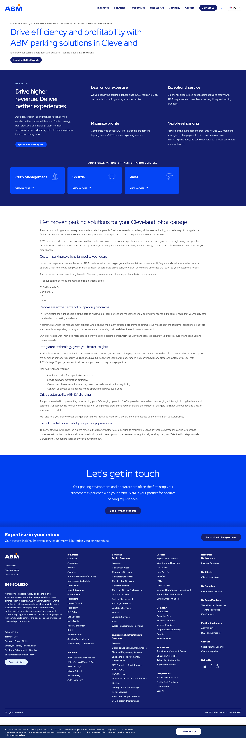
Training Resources (210, 609)
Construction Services (123, 581)
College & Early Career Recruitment (174, 590)
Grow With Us (163, 585)
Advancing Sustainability (168, 660)
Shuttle (115, 612)
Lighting (116, 683)
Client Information (210, 577)
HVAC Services (119, 674)
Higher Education (75, 603)
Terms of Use (11, 636)
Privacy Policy (11, 632)
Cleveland (37, 23)
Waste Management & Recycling (127, 626)
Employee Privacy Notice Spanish (21, 650)
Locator (15, 23)
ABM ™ (75, 666)
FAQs (159, 581)
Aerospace (72, 563)
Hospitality (72, 607)
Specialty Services (120, 617)
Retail (70, 630)
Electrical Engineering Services (127, 652)
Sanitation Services (121, 608)
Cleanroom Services (121, 572)
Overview (72, 558)
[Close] (241, 731)
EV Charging (118, 669)
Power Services (119, 692)
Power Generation (76, 625)
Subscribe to (221, 537)
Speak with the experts (123, 510)
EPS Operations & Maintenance (127, 665)
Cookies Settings (16, 662)
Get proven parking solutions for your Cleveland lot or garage (113, 222)
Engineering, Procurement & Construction (126, 658)
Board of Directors (166, 620)
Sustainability (73, 675)
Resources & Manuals (211, 591)
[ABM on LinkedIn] (204, 666)
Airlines (71, 567)
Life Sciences (73, 616)
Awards (160, 634)
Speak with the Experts (212, 646)
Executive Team (164, 616)
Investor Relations (165, 625)
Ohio (25, 23)
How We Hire (163, 572)
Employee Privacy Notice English (20, 645)
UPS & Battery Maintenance (125, 701)
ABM (81, 657)
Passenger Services (121, 603)
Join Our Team (12, 574)
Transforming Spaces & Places (171, 651)
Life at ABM (162, 567)
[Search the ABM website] (223, 8)
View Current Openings (168, 563)
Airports (71, 572)
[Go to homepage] (13, 7)
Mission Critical (74, 671)
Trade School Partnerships (169, 594)
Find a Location (12, 570)
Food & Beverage (75, 590)
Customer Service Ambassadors (127, 590)
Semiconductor (74, 634)
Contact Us (208, 7)
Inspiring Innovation (166, 664)
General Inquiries (209, 651)
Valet (114, 621)
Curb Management (121, 585)
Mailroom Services (121, 594)
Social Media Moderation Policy (19, 654)
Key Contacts (207, 614)
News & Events (164, 638)
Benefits (161, 576)
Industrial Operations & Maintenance (129, 678)
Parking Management (122, 599)
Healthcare (72, 598)
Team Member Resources (213, 605)
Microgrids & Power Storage (125, 687)
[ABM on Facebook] (211, 666)
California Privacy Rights (16, 641)
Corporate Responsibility (169, 629)
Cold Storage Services (122, 576)
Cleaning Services (120, 567)
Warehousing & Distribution (80, 643)
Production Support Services (126, 696)
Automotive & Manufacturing (81, 576)
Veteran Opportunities (168, 598)
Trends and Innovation (167, 677)
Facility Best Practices (167, 682)
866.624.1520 (16, 584)
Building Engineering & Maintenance (129, 647)
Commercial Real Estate (78, 581)
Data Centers (73, 585)
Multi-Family (73, 621)
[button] (103, 7)
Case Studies (163, 686)
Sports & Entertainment (78, 639)
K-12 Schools (73, 612)
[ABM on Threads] (217, 666)
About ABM (162, 611)
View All (160, 691)
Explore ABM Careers (167, 558)
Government (73, 594)
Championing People (167, 655)
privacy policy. (18, 735)
